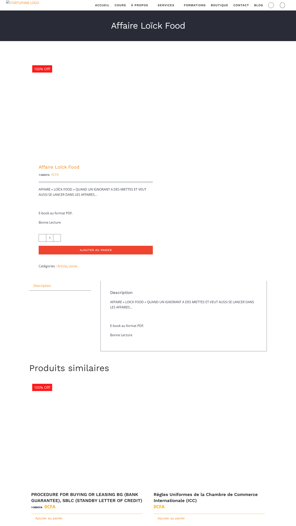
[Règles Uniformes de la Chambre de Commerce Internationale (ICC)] (209, 434)
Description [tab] (42, 285)
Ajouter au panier (96, 250)
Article (62, 266)
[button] (282, 5)
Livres (73, 266)
